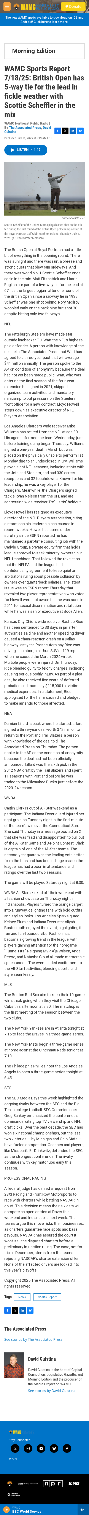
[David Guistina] (14, 1365)
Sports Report (47, 1297)
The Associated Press (25, 127)
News (22, 1297)
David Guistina (42, 1359)
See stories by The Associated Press (33, 1339)
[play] (6, 1509)
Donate (75, 6)
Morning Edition (33, 50)
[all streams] (83, 1509)
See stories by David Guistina (51, 1390)
